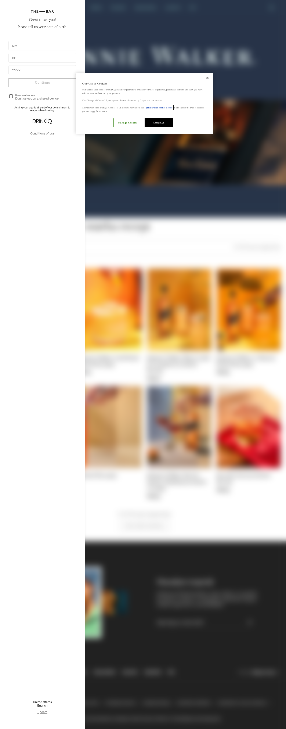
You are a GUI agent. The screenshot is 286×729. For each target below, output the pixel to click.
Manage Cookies (128, 122)
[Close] (207, 78)
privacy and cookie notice (159, 107)
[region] (144, 103)
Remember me (25, 95)
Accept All (158, 122)
